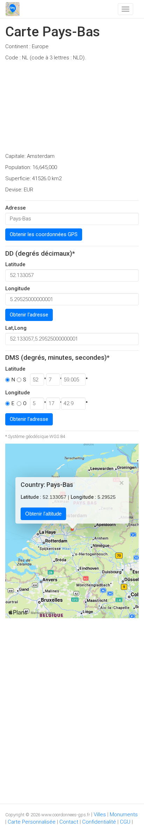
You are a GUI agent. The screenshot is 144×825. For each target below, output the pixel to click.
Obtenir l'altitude (43, 514)
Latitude (15, 264)
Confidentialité (99, 822)
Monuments (124, 814)
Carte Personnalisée (32, 822)
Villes (100, 814)
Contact (68, 822)
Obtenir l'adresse (29, 315)
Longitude (17, 288)
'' (86, 380)
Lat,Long (16, 328)
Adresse (15, 208)
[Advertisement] (72, 109)
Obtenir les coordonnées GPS (44, 234)
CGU (125, 822)
